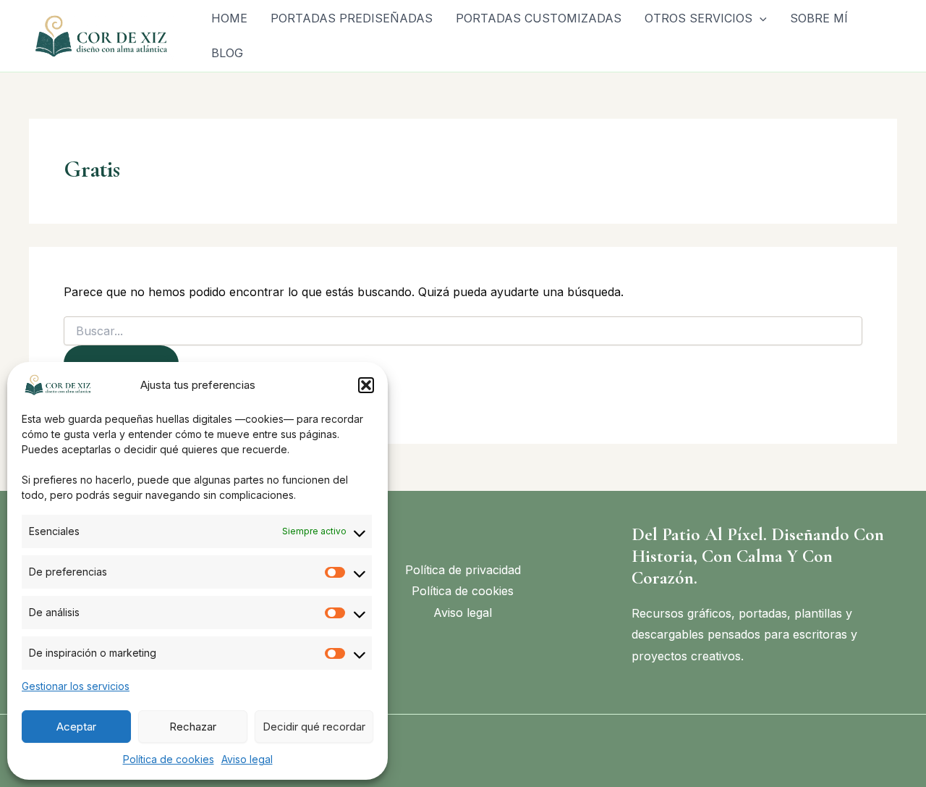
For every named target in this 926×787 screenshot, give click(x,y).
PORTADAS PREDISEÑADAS (352, 18)
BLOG (227, 53)
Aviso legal (247, 759)
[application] (759, 18)
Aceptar (76, 726)
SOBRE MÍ (819, 18)
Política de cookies (168, 759)
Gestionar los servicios (75, 686)
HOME (229, 18)
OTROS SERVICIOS (698, 18)
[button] (366, 385)
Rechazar (192, 726)
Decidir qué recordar (314, 726)
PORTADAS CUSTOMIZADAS (538, 18)
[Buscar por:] (463, 331)
